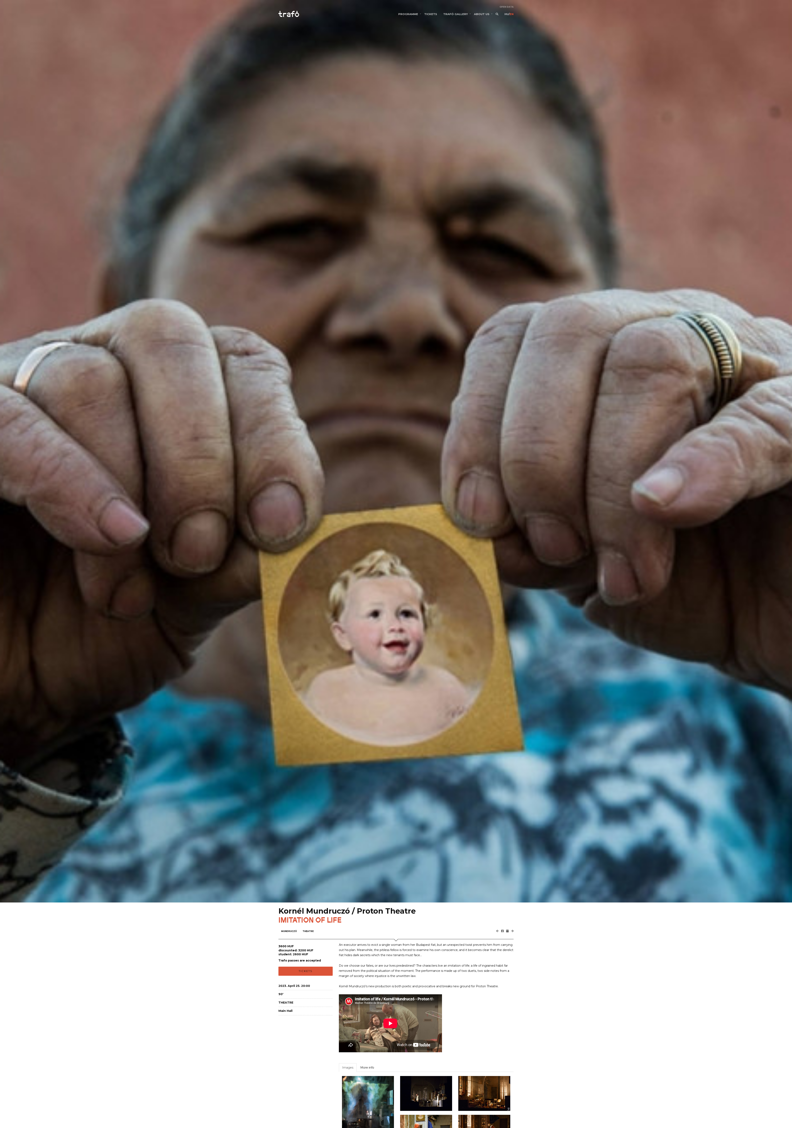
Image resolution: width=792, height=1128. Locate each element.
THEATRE (308, 931)
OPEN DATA (507, 7)
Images (347, 1067)
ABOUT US (481, 14)
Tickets (305, 971)
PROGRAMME (408, 14)
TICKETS (430, 14)
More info (367, 1067)
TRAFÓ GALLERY (455, 14)
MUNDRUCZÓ (289, 931)
